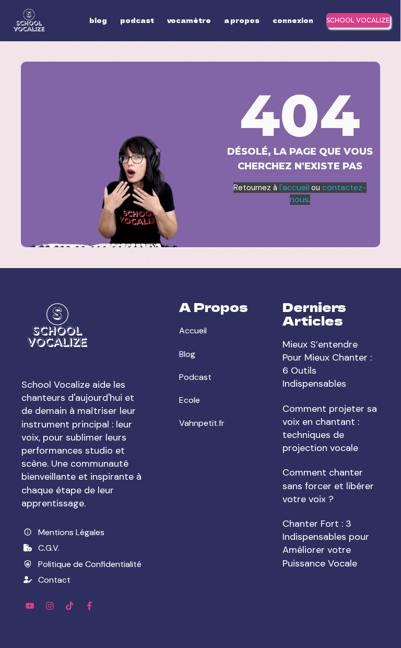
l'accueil (295, 187)
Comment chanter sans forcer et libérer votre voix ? (328, 485)
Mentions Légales (71, 532)
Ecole (189, 400)
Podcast (195, 377)
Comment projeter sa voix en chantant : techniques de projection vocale (329, 428)
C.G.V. (49, 547)
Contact (54, 579)
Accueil (193, 330)
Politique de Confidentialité (89, 564)
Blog (187, 354)
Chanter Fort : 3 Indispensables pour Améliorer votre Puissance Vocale (325, 543)
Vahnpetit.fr (202, 423)
